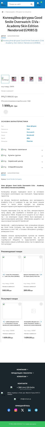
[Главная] (2, 12)
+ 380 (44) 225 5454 (26, 387)
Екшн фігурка (31, 126)
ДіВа (28, 138)
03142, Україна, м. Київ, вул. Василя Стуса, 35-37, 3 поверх (23, 393)
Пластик (30, 141)
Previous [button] (4, 274)
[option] (22, 41)
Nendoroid (30, 135)
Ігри (28, 129)
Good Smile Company (14, 179)
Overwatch (30, 132)
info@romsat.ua (25, 399)
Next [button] (41, 274)
